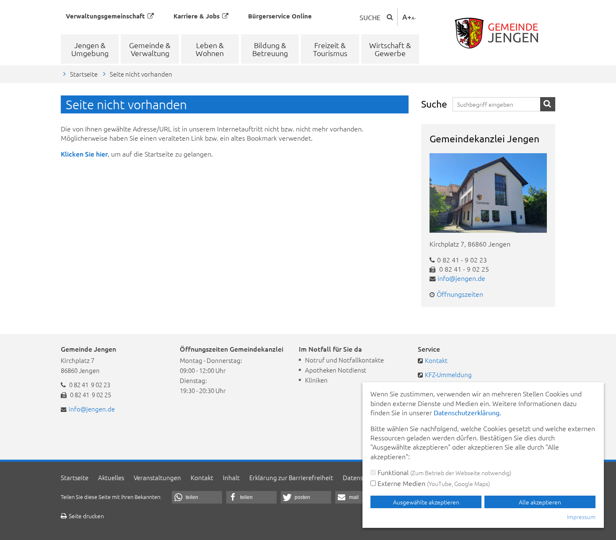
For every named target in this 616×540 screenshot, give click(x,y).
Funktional (443, 472)
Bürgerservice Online (280, 16)
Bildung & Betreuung (270, 49)
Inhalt (231, 477)
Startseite (84, 73)
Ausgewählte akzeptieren (426, 502)
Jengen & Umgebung (90, 49)
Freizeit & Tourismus (330, 49)
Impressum (581, 516)
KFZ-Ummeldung (448, 374)
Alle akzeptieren (540, 502)
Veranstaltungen (157, 477)
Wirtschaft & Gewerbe (390, 49)
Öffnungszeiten (460, 293)
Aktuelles (111, 477)
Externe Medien (433, 483)
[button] (197, 497)
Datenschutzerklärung (467, 412)
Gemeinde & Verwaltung (150, 49)
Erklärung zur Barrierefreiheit (291, 477)
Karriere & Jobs (196, 16)
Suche (370, 17)
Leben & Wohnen (210, 49)
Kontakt (436, 360)
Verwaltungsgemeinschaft (105, 16)
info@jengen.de (461, 278)
